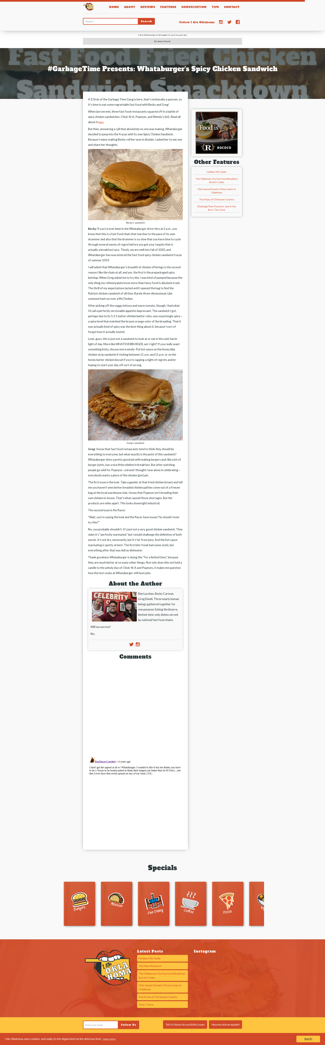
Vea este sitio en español (225, 1024)
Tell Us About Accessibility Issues (185, 1024)
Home (114, 7)
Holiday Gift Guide (216, 171)
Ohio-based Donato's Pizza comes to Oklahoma (216, 191)
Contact (232, 7)
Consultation (194, 7)
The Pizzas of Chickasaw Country (216, 199)
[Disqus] (135, 707)
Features (168, 7)
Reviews (147, 7)
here (100, 122)
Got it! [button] (308, 1038)
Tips (215, 7)
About (129, 7)
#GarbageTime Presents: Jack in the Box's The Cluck (216, 208)
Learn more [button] (109, 1038)
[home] (88, 6)
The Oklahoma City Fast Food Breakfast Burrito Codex (217, 180)
